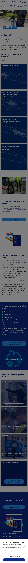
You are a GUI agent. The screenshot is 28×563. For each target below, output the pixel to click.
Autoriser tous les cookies (14, 559)
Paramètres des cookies (14, 556)
